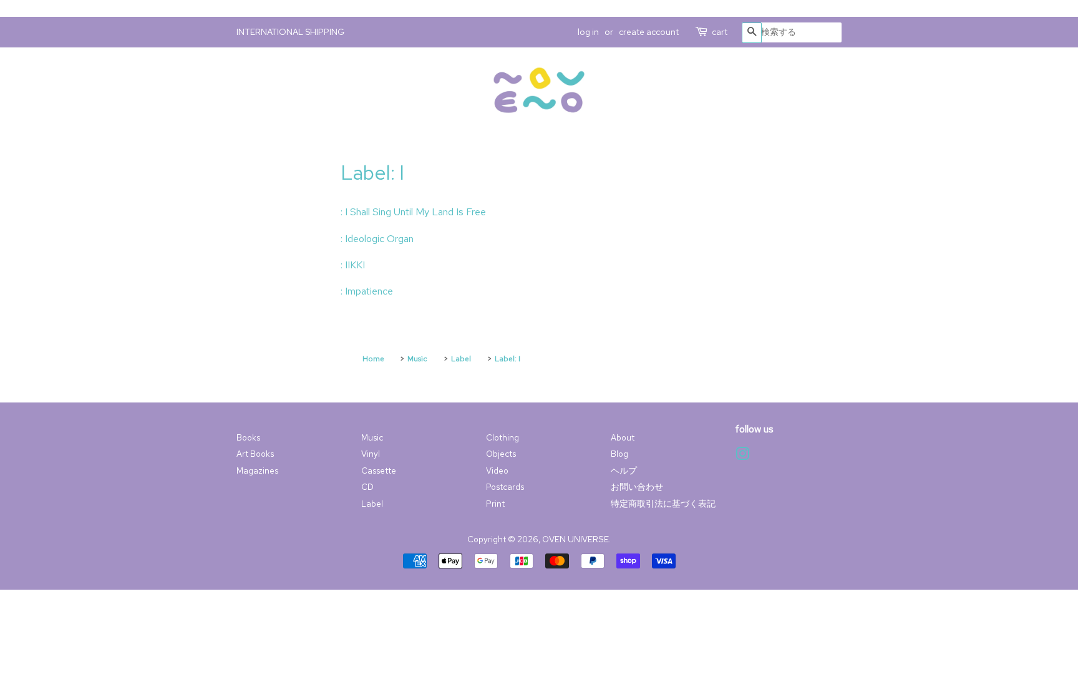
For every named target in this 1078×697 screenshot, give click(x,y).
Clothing (502, 437)
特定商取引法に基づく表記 (663, 503)
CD (367, 486)
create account (649, 31)
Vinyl (370, 453)
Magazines (257, 470)
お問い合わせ (637, 486)
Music (372, 437)
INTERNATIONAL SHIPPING (290, 31)
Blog (619, 453)
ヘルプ (624, 470)
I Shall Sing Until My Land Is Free (415, 211)
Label (372, 503)
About (622, 437)
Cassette (378, 470)
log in (588, 31)
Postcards (505, 486)
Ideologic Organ (379, 238)
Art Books (255, 453)
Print (495, 503)
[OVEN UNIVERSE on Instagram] (742, 456)
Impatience (369, 291)
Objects (501, 453)
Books (248, 437)
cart (719, 31)
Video (497, 470)
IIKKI (355, 264)
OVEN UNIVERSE (575, 539)
